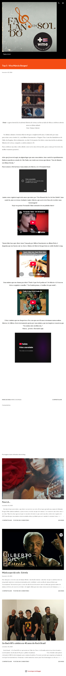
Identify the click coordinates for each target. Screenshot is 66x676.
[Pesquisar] (59, 3)
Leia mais (61, 520)
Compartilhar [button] (57, 399)
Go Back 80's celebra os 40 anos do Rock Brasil (24, 643)
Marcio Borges (16, 399)
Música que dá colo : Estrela (15, 572)
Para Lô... (6, 502)
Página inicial (7, 54)
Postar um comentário (21, 520)
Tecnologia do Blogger (34, 671)
